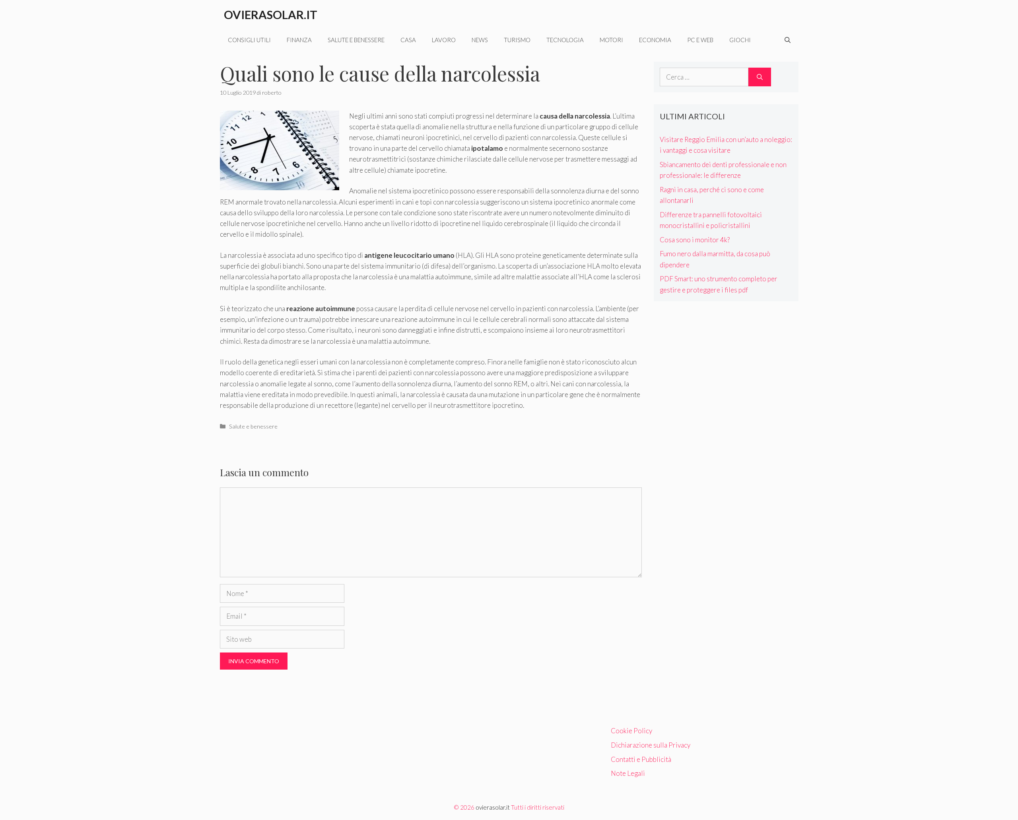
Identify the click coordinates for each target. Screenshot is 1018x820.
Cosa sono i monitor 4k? (695, 240)
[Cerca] (759, 77)
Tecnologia (565, 39)
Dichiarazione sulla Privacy (650, 745)
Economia (655, 39)
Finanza (299, 39)
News (480, 39)
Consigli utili (249, 39)
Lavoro (444, 39)
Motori (611, 39)
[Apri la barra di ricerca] (787, 40)
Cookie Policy (631, 731)
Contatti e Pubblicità (641, 759)
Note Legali (628, 773)
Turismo (517, 39)
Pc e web (700, 39)
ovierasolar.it (493, 807)
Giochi (740, 39)
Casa (408, 39)
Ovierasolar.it (270, 14)
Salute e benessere (356, 39)
